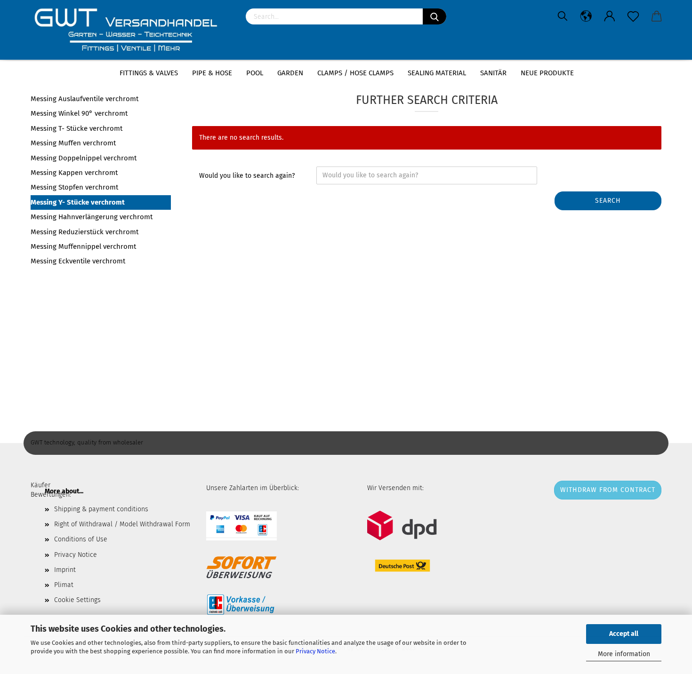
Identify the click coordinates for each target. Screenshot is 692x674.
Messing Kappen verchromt (74, 172)
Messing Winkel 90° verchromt (79, 113)
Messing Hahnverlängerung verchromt (92, 217)
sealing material (437, 73)
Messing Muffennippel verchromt (83, 246)
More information (624, 654)
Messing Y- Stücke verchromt (78, 202)
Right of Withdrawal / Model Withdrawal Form (122, 524)
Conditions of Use (80, 539)
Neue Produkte (547, 73)
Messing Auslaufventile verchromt (84, 99)
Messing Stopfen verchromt (74, 187)
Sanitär (493, 73)
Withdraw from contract (607, 490)
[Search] (434, 16)
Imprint (65, 570)
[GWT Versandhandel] (131, 30)
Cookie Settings (77, 600)
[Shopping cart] (656, 16)
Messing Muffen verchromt (73, 143)
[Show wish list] (633, 16)
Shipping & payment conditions (101, 509)
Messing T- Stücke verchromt (76, 128)
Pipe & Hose (212, 73)
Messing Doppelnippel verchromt (84, 158)
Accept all (623, 634)
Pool (254, 73)
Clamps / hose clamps (355, 73)
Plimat (63, 585)
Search (608, 201)
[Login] (609, 16)
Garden (290, 73)
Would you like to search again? (247, 176)
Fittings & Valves (149, 73)
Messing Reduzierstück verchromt (84, 232)
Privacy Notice (315, 651)
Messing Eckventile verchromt (78, 261)
